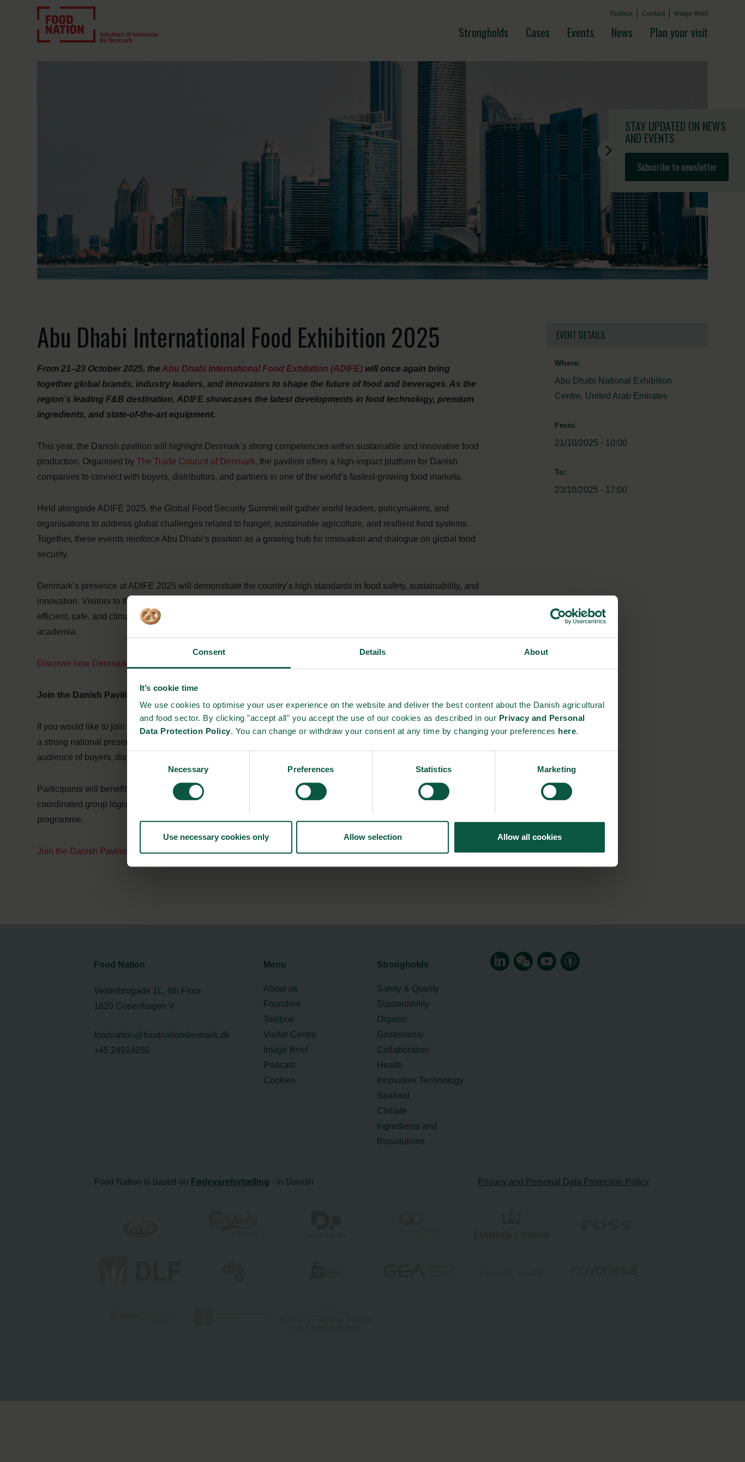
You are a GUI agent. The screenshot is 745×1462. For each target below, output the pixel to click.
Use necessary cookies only (216, 837)
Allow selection (373, 837)
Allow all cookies (529, 837)
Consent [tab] (209, 652)
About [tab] (536, 652)
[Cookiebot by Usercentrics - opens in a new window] (558, 616)
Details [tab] (372, 652)
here (567, 731)
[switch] (311, 791)
